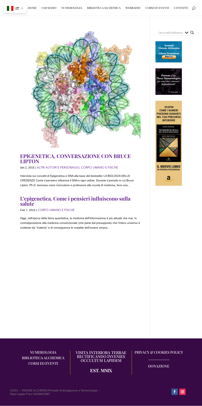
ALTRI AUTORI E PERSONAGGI (58, 168)
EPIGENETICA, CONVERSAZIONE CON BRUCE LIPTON (75, 159)
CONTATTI (181, 8)
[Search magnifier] (192, 32)
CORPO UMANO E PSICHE (99, 168)
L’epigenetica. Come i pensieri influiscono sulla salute (75, 201)
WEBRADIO (132, 8)
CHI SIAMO (49, 8)
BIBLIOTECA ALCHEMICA (104, 8)
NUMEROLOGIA (71, 8)
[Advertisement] (168, 264)
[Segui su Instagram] (182, 392)
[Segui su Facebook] (174, 392)
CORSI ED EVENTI (157, 8)
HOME (32, 8)
